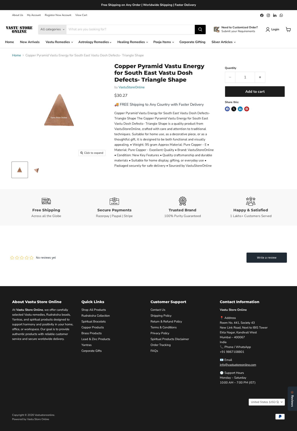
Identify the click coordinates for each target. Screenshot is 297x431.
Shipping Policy (161, 316)
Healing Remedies (131, 42)
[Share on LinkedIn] (240, 108)
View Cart (81, 15)
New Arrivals (30, 42)
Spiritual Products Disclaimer (170, 339)
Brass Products (91, 333)
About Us (17, 15)
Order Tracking (161, 345)
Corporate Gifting (192, 42)
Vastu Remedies (58, 42)
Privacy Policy (160, 333)
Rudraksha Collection (95, 316)
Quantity (230, 68)
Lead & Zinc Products (95, 339)
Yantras (86, 345)
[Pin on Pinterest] (246, 108)
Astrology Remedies (94, 42)
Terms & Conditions (164, 327)
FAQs (154, 351)
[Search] (200, 29)
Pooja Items (162, 42)
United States (265, 402)
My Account (34, 15)
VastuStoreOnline (132, 87)
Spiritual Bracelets (93, 321)
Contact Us (158, 310)
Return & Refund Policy (166, 321)
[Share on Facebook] (227, 108)
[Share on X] (233, 108)
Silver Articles (222, 42)
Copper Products (92, 327)
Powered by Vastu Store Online (30, 419)
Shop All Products (93, 310)
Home (9, 42)
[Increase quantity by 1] (260, 77)
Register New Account (58, 15)
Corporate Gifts (91, 351)
